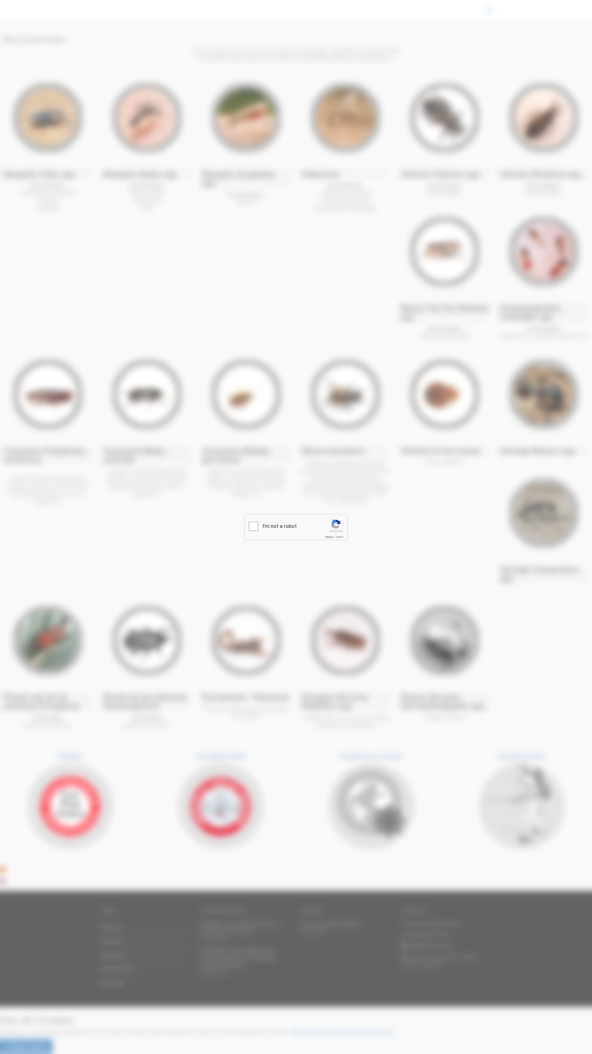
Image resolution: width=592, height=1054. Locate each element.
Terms (339, 536)
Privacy (329, 536)
